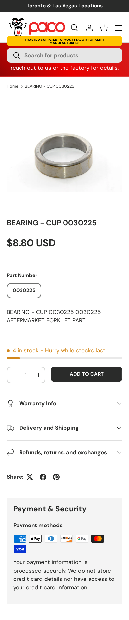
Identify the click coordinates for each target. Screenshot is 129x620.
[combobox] (64, 55)
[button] (104, 28)
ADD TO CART (87, 374)
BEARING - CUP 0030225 (49, 86)
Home (12, 86)
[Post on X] (29, 477)
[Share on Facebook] (43, 477)
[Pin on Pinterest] (56, 477)
